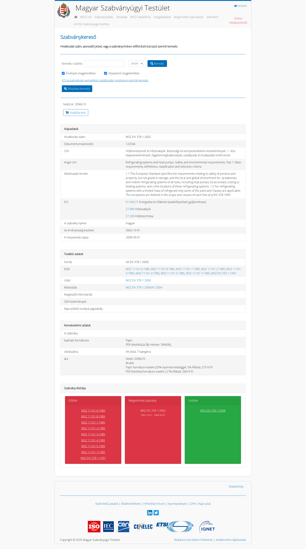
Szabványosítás (103, 17)
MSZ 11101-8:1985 (163, 269)
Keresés (158, 63)
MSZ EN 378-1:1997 (223, 273)
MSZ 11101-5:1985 (173, 273)
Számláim (212, 17)
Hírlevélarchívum (154, 504)
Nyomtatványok (177, 504)
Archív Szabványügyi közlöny (91, 24)
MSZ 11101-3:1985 (93, 434)
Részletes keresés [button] (78, 89)
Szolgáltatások (162, 17)
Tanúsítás (121, 17)
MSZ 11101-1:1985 (188, 269)
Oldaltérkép (236, 486)
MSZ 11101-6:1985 (138, 269)
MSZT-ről (86, 17)
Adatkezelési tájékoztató (231, 540)
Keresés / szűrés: (72, 63)
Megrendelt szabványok (188, 17)
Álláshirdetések (130, 504)
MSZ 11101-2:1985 (213, 269)
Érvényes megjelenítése (81, 73)
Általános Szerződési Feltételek (193, 540)
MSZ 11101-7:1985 (198, 273)
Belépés (242, 5)
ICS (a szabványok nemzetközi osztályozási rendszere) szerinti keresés (105, 80)
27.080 (130, 209)
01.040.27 (132, 202)
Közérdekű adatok (106, 504)
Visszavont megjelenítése (124, 73)
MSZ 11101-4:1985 (148, 273)
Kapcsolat (205, 504)
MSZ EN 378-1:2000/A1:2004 (144, 287)
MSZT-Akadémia (140, 17)
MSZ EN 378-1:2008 (138, 280)
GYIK (193, 504)
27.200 (130, 216)
